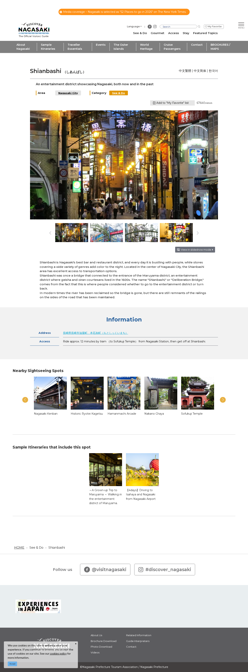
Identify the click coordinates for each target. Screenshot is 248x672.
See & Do (118, 93)
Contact (197, 44)
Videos (95, 652)
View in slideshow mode (196, 249)
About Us (96, 635)
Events (101, 44)
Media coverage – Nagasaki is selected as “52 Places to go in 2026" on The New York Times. (124, 12)
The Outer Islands (121, 47)
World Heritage (146, 47)
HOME (19, 547)
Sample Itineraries (48, 47)
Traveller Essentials (75, 47)
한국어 (213, 71)
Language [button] (133, 26)
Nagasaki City (68, 93)
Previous (39, 165)
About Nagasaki (23, 47)
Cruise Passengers (172, 47)
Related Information (138, 635)
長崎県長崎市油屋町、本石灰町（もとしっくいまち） (95, 333)
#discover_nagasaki (168, 569)
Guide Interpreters (137, 641)
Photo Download (101, 646)
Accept (12, 664)
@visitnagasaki (109, 569)
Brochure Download (103, 641)
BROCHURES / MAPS (220, 47)
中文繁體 (185, 71)
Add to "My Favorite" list (172, 103)
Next (208, 165)
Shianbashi (56, 547)
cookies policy (58, 653)
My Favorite (215, 26)
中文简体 (200, 71)
